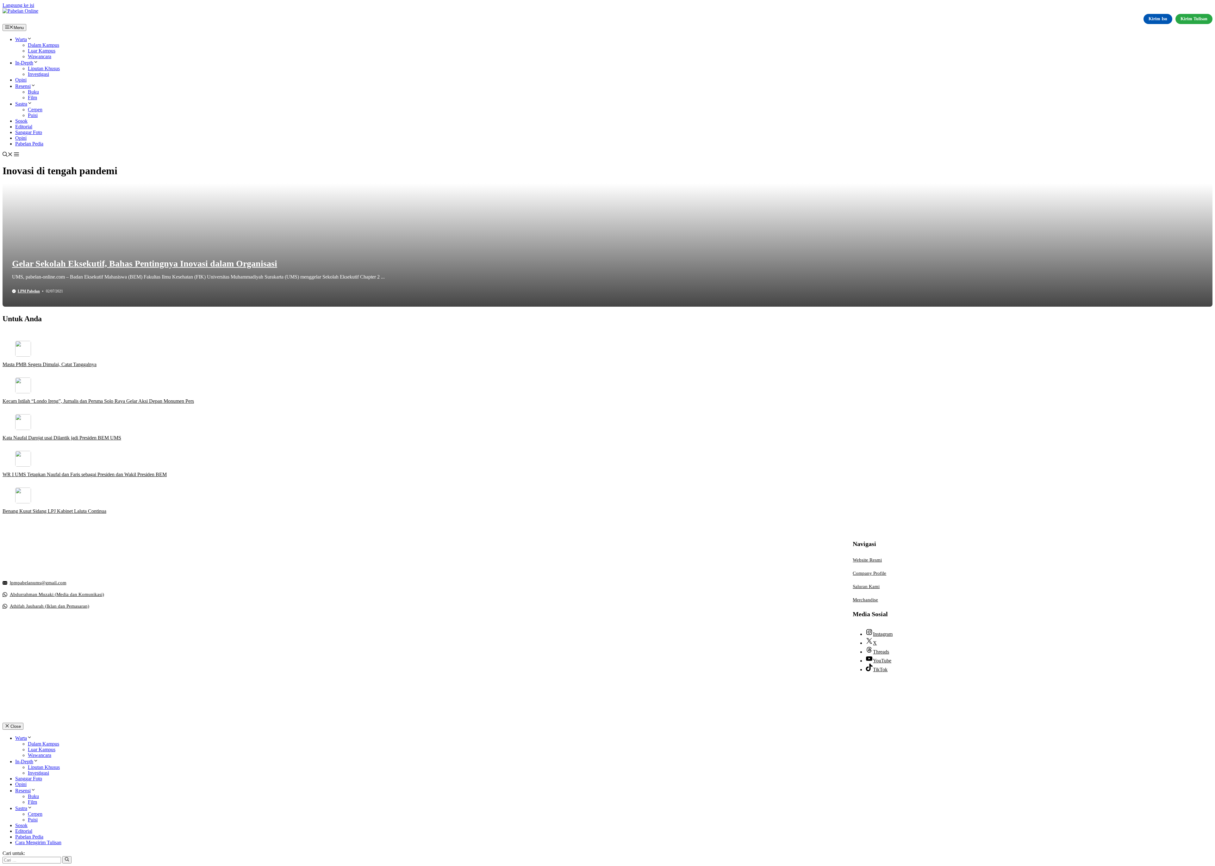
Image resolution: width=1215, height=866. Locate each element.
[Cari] (67, 859)
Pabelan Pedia (29, 143)
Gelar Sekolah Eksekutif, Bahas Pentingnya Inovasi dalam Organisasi (144, 263)
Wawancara (39, 56)
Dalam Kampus (43, 45)
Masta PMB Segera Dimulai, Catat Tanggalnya (50, 364)
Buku (33, 92)
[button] (8, 155)
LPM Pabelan (29, 291)
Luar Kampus (41, 50)
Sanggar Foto (28, 132)
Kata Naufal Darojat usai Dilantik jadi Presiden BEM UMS (62, 437)
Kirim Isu (1158, 18)
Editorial (23, 126)
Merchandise (865, 599)
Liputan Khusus (44, 68)
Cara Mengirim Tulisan (38, 842)
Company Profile (869, 573)
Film (32, 97)
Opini (21, 80)
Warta (21, 39)
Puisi (33, 115)
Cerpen (35, 109)
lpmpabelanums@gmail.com (38, 582)
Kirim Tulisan (1194, 18)
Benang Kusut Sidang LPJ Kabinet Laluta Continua (54, 511)
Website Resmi (867, 559)
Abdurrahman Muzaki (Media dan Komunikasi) (57, 594)
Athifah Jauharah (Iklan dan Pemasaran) (49, 606)
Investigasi (38, 74)
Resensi (23, 86)
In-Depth (24, 62)
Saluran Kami (866, 586)
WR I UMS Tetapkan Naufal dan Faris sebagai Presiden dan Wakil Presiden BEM (85, 474)
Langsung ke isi (18, 5)
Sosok (21, 121)
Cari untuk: (14, 853)
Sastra (21, 104)
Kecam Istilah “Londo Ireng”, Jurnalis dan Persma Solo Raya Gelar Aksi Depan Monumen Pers (98, 401)
